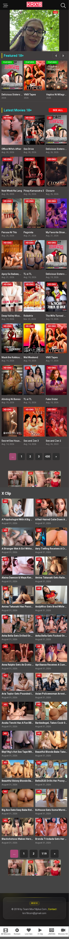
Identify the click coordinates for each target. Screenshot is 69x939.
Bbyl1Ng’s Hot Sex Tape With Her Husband (25, 751)
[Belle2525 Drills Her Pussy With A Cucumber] (51, 769)
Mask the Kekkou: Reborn (15, 357)
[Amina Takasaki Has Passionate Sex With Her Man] (18, 595)
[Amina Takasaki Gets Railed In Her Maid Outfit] (51, 566)
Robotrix (28, 315)
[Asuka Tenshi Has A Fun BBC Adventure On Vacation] (18, 711)
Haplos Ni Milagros (36, 94)
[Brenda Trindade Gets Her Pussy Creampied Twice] (51, 827)
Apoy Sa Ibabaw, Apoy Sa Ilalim (18, 274)
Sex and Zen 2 (53, 440)
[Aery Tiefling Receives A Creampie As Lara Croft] (51, 537)
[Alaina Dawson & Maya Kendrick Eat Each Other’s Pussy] (18, 566)
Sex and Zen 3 (31, 440)
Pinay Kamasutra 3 (34, 190)
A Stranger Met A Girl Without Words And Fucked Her (31, 548)
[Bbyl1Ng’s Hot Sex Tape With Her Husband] (18, 740)
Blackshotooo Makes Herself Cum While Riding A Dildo (32, 839)
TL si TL (28, 274)
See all (58, 110)
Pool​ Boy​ (53, 94)
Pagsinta (28, 232)
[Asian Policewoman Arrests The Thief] (51, 682)
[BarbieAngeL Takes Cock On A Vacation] (51, 711)
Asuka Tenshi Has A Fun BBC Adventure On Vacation (30, 722)
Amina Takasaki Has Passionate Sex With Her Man (29, 606)
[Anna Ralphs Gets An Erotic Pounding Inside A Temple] (18, 653)
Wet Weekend (31, 357)
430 (47, 456)
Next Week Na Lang (12, 190)
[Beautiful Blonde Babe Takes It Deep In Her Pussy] (51, 740)
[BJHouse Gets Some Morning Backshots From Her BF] (51, 798)
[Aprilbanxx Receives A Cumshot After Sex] (51, 653)
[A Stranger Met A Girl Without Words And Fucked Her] (18, 537)
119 (44, 853)
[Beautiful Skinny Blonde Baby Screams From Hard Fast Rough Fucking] (18, 769)
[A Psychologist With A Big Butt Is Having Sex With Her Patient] (18, 508)
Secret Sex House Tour (14, 440)
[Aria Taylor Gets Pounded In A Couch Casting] (18, 682)
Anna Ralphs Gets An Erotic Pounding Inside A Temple (31, 664)
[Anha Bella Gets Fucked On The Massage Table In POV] (51, 624)
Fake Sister (52, 399)
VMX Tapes (9, 94)
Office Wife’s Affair (11, 149)
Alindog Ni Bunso (11, 399)
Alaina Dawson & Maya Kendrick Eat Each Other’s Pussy (32, 577)
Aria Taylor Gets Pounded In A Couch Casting (27, 693)
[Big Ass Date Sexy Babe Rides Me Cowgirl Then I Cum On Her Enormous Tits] (18, 798)
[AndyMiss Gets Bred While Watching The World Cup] (51, 595)
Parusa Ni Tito (9, 232)
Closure (50, 190)
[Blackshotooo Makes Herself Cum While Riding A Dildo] (18, 827)
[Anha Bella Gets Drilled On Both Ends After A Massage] (18, 624)
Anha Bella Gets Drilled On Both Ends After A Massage (31, 635)
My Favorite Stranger (57, 232)
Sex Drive (29, 149)
